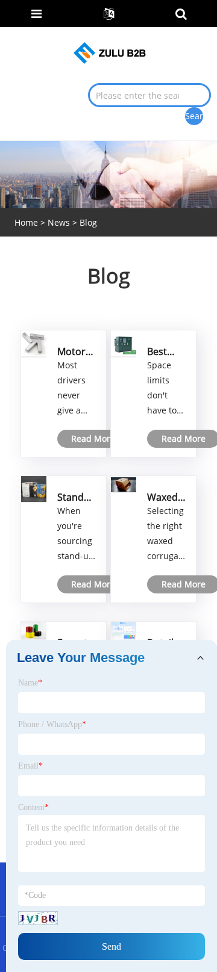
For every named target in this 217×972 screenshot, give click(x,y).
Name (30, 682)
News (59, 222)
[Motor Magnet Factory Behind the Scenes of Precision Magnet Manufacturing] (33, 342)
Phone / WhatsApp (52, 724)
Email (30, 765)
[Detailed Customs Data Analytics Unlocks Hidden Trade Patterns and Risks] (123, 631)
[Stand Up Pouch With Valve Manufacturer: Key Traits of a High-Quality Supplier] (33, 488)
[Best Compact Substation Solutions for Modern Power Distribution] (123, 342)
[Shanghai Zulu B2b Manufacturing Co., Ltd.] (110, 52)
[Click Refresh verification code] (38, 918)
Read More (93, 438)
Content (33, 807)
